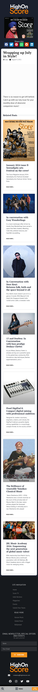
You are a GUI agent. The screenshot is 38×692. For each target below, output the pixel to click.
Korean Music (19, 617)
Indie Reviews (17, 597)
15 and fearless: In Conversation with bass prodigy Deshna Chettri (16, 342)
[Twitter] (22, 681)
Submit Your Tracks (19, 608)
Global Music (19, 621)
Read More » (10, 187)
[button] (3, 689)
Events (15, 604)
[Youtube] (27, 681)
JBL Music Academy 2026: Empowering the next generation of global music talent (17, 547)
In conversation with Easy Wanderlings (17, 218)
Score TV (16, 593)
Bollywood (18, 625)
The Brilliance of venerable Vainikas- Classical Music (16, 489)
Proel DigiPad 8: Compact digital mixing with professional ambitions (21, 411)
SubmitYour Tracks (35, 689)
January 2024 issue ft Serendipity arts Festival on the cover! (17, 168)
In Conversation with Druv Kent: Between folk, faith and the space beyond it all (18, 285)
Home (15, 590)
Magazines (16, 600)
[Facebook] (10, 681)
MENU (21, 689)
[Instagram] (16, 681)
